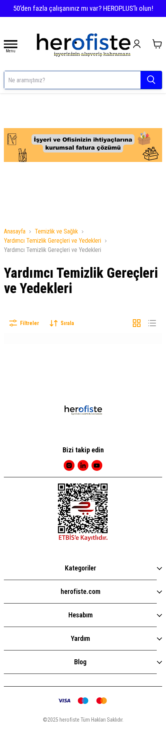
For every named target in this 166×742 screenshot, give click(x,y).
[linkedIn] (83, 465)
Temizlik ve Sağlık (56, 231)
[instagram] (69, 465)
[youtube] (96, 465)
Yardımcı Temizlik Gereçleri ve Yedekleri (52, 240)
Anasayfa (14, 231)
